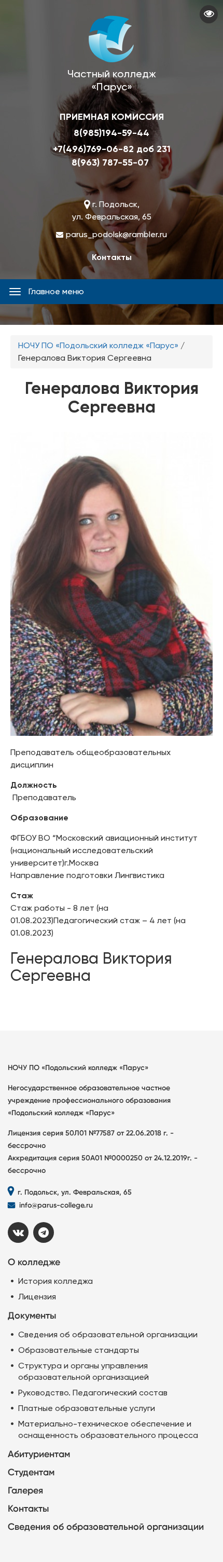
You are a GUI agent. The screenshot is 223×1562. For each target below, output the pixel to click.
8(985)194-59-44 (111, 133)
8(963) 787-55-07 (110, 162)
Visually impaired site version (209, 14)
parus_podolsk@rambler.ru (116, 234)
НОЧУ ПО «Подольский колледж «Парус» (98, 345)
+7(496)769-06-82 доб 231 (112, 149)
